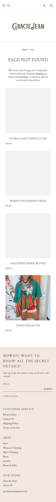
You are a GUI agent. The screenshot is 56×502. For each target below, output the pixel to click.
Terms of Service (11, 427)
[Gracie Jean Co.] (28, 25)
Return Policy (9, 414)
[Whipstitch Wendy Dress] (28, 173)
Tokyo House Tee (28, 325)
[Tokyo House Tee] (28, 297)
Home (25, 49)
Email (6, 384)
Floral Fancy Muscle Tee (28, 138)
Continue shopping (35, 73)
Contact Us (8, 419)
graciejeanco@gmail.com (15, 491)
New (5, 443)
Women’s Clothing (12, 448)
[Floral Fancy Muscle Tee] (28, 110)
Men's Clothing (10, 452)
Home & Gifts (10, 465)
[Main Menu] (3, 5)
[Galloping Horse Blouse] (28, 235)
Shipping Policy (10, 423)
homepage (23, 76)
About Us (8, 485)
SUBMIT (48, 389)
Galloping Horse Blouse (28, 263)
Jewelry (6, 461)
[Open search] (8, 5)
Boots (6, 456)
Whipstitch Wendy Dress (28, 201)
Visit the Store (10, 481)
